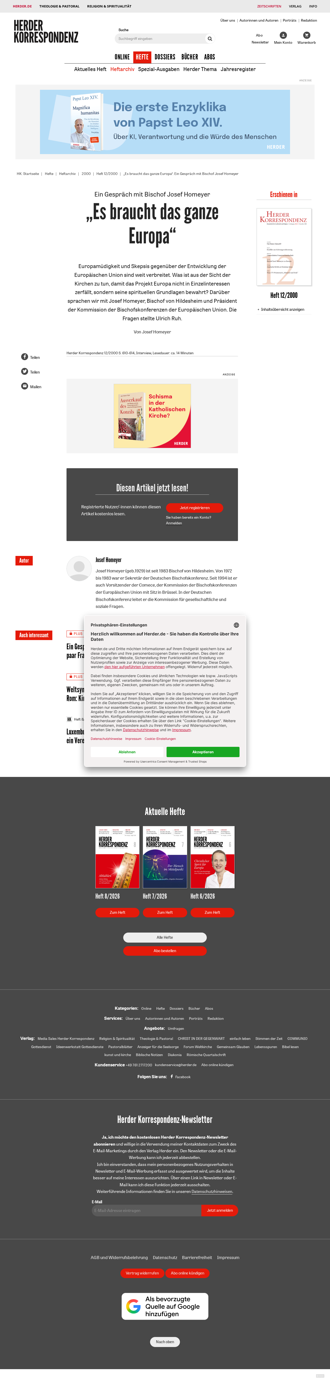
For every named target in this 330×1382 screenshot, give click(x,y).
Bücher (190, 57)
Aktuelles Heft (90, 69)
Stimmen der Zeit (269, 1038)
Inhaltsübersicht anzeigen (282, 309)
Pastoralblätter (120, 1046)
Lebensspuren (265, 1046)
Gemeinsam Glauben (233, 1046)
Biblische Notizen (149, 1054)
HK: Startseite (28, 173)
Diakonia (175, 1054)
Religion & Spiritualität (109, 6)
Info (313, 6)
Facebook (183, 1077)
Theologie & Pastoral (59, 6)
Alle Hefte (165, 937)
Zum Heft (117, 912)
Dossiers (165, 57)
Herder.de (22, 6)
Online (122, 57)
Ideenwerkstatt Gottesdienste (79, 1046)
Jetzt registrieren (195, 507)
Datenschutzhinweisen (212, 1191)
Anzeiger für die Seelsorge (158, 1046)
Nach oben (165, 1341)
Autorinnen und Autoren (259, 20)
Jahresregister (238, 69)
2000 (86, 173)
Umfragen (176, 1028)
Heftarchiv (122, 69)
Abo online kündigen (217, 1064)
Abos (209, 57)
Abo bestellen (165, 950)
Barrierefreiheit (197, 1257)
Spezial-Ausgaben (158, 69)
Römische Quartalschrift (206, 1054)
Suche (123, 29)
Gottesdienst (41, 1046)
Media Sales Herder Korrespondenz (66, 1038)
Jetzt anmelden (220, 1210)
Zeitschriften (269, 6)
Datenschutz (165, 1257)
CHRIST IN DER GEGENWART (201, 1038)
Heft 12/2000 (107, 173)
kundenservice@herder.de (175, 1064)
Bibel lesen (290, 1046)
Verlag (295, 6)
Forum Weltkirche (198, 1046)
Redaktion (309, 20)
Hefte (142, 57)
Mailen (35, 386)
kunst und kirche (117, 1054)
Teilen (35, 357)
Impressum (228, 1257)
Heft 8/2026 (83, 719)
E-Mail (97, 1201)
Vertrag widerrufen (142, 1273)
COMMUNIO (297, 1038)
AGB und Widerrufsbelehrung (119, 1257)
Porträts (289, 20)
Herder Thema (200, 69)
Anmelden (174, 523)
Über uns (227, 20)
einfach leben (240, 1038)
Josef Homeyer (156, 332)
